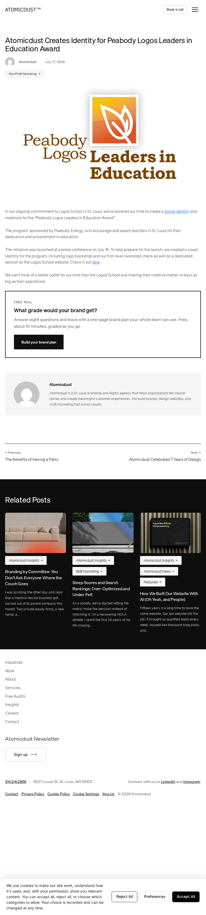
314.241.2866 (15, 782)
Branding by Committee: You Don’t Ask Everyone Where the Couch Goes (33, 577)
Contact (11, 794)
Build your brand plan (38, 342)
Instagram (191, 782)
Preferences (154, 896)
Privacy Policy (32, 794)
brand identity (176, 211)
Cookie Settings (86, 794)
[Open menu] (195, 10)
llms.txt (108, 794)
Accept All (186, 896)
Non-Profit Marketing (23, 73)
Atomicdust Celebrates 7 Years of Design (165, 459)
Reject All (124, 896)
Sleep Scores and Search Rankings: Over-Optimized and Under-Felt (101, 588)
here (96, 262)
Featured (151, 582)
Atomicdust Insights (24, 560)
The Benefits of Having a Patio (31, 459)
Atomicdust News (157, 571)
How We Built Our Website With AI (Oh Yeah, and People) (169, 596)
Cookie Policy (58, 794)
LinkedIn (168, 782)
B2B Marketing (87, 571)
